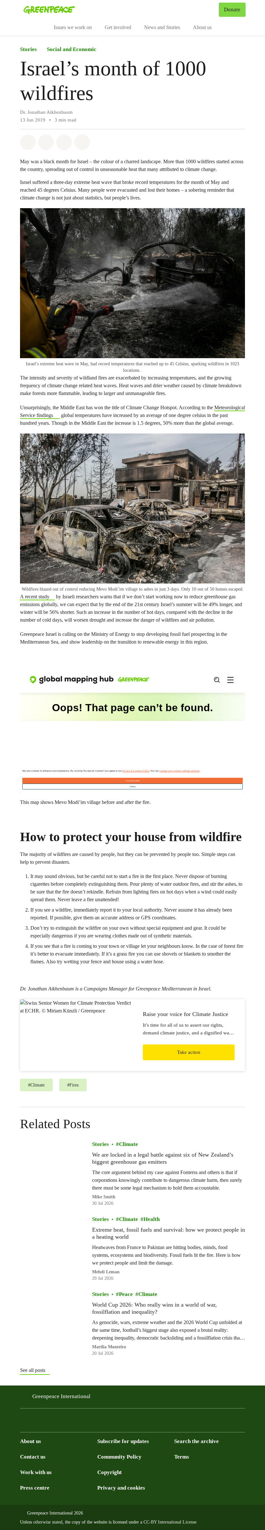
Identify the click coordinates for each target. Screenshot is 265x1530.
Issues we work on (73, 27)
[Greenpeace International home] (49, 9)
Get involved (118, 27)
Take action (188, 1052)
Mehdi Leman (106, 1272)
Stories (28, 49)
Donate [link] (232, 9)
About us (202, 27)
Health (151, 1219)
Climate (128, 1144)
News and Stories (162, 27)
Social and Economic (71, 49)
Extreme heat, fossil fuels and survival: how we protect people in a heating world (168, 1233)
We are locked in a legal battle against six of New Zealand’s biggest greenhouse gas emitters (162, 1158)
